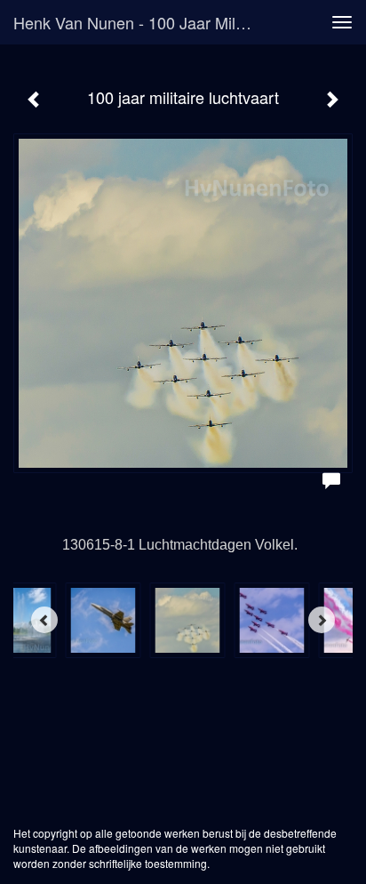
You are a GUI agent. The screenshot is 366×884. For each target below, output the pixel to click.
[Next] (321, 620)
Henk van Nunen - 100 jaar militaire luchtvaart (139, 22)
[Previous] (44, 620)
